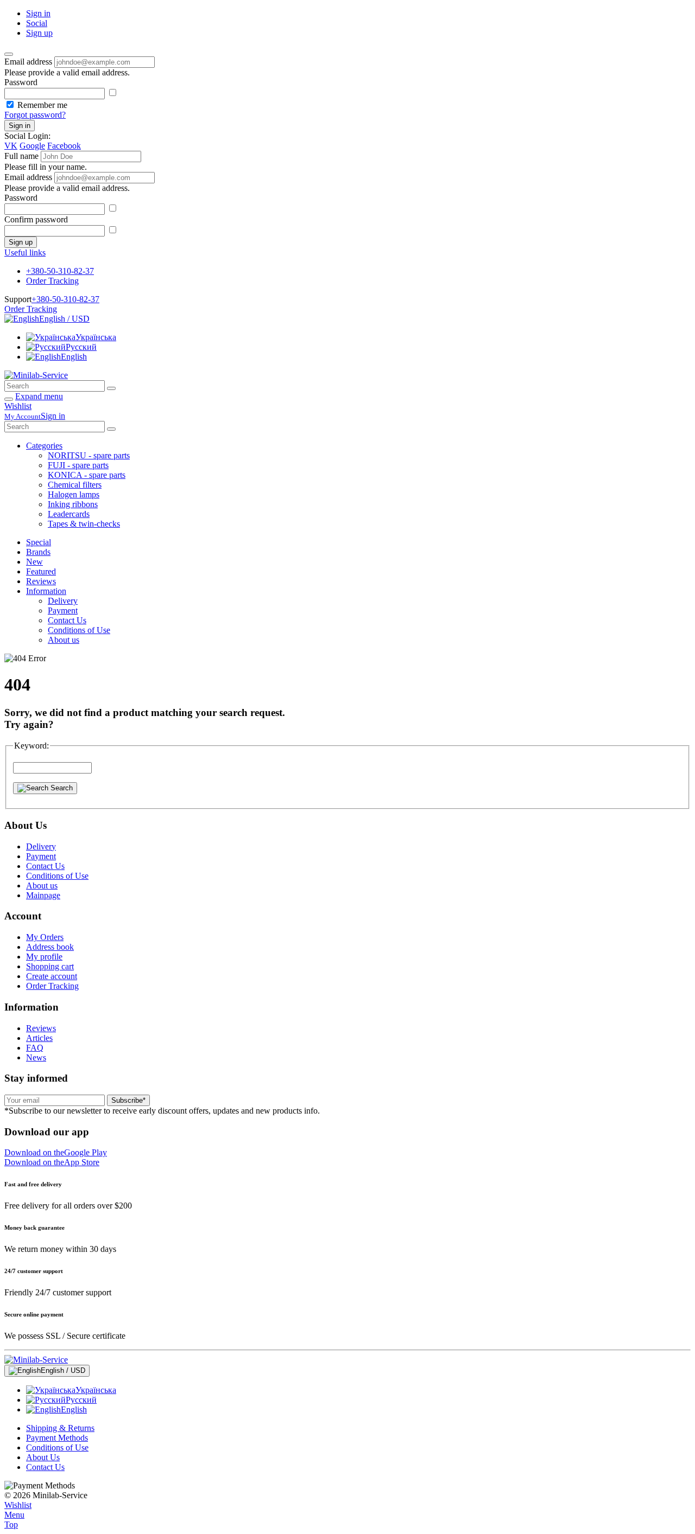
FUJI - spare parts (78, 465)
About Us (43, 1457)
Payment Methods (57, 1437)
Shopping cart (50, 966)
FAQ (34, 1047)
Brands (38, 552)
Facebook (64, 145)
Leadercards (69, 514)
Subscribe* (128, 1100)
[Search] (111, 388)
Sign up (21, 242)
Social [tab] (36, 23)
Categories (44, 445)
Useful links (25, 252)
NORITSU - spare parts (89, 455)
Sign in (19, 126)
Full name (21, 156)
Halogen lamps (73, 494)
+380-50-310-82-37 (60, 271)
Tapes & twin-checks (84, 523)
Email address (28, 61)
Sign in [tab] (38, 13)
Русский (81, 346)
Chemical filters (75, 484)
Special (38, 542)
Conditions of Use (79, 630)
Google (32, 145)
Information (46, 591)
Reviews (41, 581)
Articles (39, 1038)
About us (63, 639)
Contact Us (67, 620)
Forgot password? (35, 114)
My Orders (45, 937)
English (74, 356)
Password (20, 82)
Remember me (42, 105)
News (36, 1057)
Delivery (63, 600)
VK (10, 145)
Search (60, 788)
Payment (63, 610)
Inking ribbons (73, 504)
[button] (55, 1152)
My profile (44, 956)
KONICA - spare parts (86, 475)
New (34, 561)
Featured (41, 571)
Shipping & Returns (60, 1428)
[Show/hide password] (112, 93)
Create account (51, 976)
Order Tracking (52, 280)
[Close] (8, 54)
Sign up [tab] (39, 32)
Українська (95, 337)
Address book (50, 946)
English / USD (64, 318)
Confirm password (36, 219)
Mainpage (43, 895)
